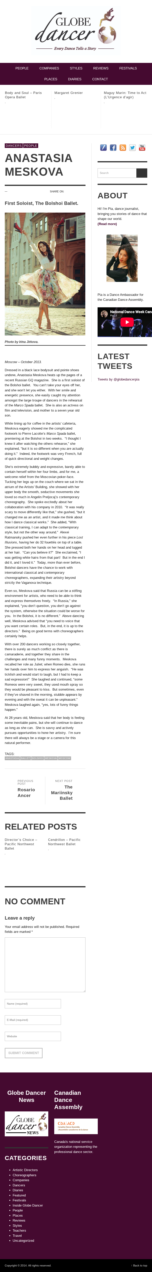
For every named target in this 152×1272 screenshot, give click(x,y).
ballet (25, 758)
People (30, 145)
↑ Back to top (139, 1265)
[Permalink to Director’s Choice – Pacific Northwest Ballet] (23, 866)
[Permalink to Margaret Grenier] (26, 115)
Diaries (18, 1190)
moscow (64, 758)
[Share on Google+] (83, 191)
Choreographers (24, 1175)
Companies (21, 1180)
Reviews (19, 1220)
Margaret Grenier (19, 93)
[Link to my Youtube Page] (142, 147)
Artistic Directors (25, 1170)
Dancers (14, 145)
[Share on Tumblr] (75, 196)
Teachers (19, 1230)
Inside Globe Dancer (28, 1205)
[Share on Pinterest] (68, 196)
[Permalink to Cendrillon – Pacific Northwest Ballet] (67, 864)
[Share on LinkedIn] (83, 196)
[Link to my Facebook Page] (113, 147)
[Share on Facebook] (68, 191)
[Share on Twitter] (75, 191)
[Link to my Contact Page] (103, 147)
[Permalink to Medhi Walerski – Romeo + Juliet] (125, 117)
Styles (17, 1226)
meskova (51, 758)
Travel (17, 1236)
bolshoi (37, 758)
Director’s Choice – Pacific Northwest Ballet (21, 844)
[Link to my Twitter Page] (132, 147)
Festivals (19, 1200)
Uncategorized (23, 1241)
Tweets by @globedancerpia (118, 379)
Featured (19, 1195)
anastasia (12, 758)
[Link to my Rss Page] (123, 147)
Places (18, 1215)
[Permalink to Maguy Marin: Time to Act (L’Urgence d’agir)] (76, 117)
